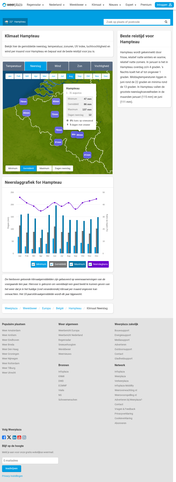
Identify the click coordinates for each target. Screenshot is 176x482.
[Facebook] (4, 437)
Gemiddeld (28, 168)
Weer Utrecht (9, 372)
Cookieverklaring (123, 418)
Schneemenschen (67, 399)
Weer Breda (8, 344)
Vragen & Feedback (125, 409)
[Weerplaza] (12, 5)
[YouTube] (19, 437)
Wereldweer (77, 4)
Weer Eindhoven (10, 340)
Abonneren (120, 423)
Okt (88, 76)
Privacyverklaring (124, 413)
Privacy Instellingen (12, 476)
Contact (119, 354)
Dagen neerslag (62, 168)
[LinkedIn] (14, 437)
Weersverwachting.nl (126, 390)
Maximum (44, 168)
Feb (18, 76)
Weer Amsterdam (11, 330)
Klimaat (97, 4)
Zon (79, 66)
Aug (71, 76)
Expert (130, 4)
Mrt (27, 76)
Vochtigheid (102, 66)
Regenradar (34, 4)
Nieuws (114, 4)
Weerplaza (120, 376)
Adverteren (120, 344)
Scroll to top (170, 476)
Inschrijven (12, 468)
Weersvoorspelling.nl (126, 395)
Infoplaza (63, 371)
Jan (10, 76)
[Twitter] (9, 437)
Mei (44, 76)
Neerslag (35, 66)
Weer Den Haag (10, 349)
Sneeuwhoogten (67, 344)
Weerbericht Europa (68, 330)
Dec (106, 76)
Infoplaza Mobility (124, 385)
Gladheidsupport (124, 358)
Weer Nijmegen (10, 358)
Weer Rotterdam (10, 363)
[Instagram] (24, 437)
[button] (27, 105)
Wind (58, 66)
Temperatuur (13, 66)
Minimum (12, 168)
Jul (62, 76)
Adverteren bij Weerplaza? (128, 399)
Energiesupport (123, 335)
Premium (146, 4)
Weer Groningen (10, 354)
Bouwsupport (122, 330)
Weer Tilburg (8, 368)
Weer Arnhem (9, 335)
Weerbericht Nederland (70, 335)
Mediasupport (122, 340)
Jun (53, 76)
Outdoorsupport (123, 349)
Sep (79, 76)
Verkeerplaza (122, 381)
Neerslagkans (100, 264)
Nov (97, 76)
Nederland (55, 4)
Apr (35, 76)
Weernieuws (64, 354)
